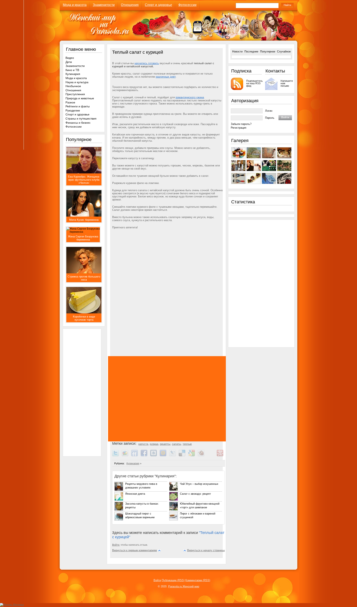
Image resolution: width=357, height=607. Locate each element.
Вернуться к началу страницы (206, 550)
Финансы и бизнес (77, 122)
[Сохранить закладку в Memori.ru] (212, 455)
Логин (268, 110)
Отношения (130, 5)
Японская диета (135, 493)
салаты (176, 444)
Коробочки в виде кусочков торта (84, 318)
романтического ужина (190, 97)
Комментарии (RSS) (197, 580)
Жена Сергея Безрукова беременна (83, 238)
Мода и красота (75, 5)
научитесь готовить (146, 63)
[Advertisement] (168, 274)
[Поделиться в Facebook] (145, 455)
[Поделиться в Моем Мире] (164, 455)
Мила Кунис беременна (84, 219)
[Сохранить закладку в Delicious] (183, 455)
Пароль (269, 117)
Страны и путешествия (80, 118)
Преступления (75, 94)
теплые (187, 444)
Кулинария (132, 463)
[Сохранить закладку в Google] (193, 455)
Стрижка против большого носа (84, 278)
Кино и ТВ (72, 70)
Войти (115, 544)
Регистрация (238, 127)
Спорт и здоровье (158, 5)
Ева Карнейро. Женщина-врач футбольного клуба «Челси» (84, 179)
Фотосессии (187, 5)
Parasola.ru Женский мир (183, 586)
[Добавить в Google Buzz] (126, 455)
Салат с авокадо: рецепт (195, 493)
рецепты (165, 444)
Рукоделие (72, 110)
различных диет (166, 76)
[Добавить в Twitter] (117, 455)
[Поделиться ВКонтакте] (155, 455)
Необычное (73, 86)
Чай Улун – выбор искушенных (199, 483)
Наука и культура (76, 82)
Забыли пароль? (241, 124)
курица (154, 444)
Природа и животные (79, 98)
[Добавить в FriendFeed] (136, 455)
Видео (69, 57)
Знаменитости (104, 5)
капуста (143, 444)
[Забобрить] (202, 455)
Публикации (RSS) (173, 580)
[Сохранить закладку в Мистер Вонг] (221, 455)
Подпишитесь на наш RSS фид (254, 83)
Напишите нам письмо (286, 83)
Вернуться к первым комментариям (134, 550)
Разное (70, 102)
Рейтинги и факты (77, 106)
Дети (68, 62)
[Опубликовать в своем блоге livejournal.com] (174, 455)
